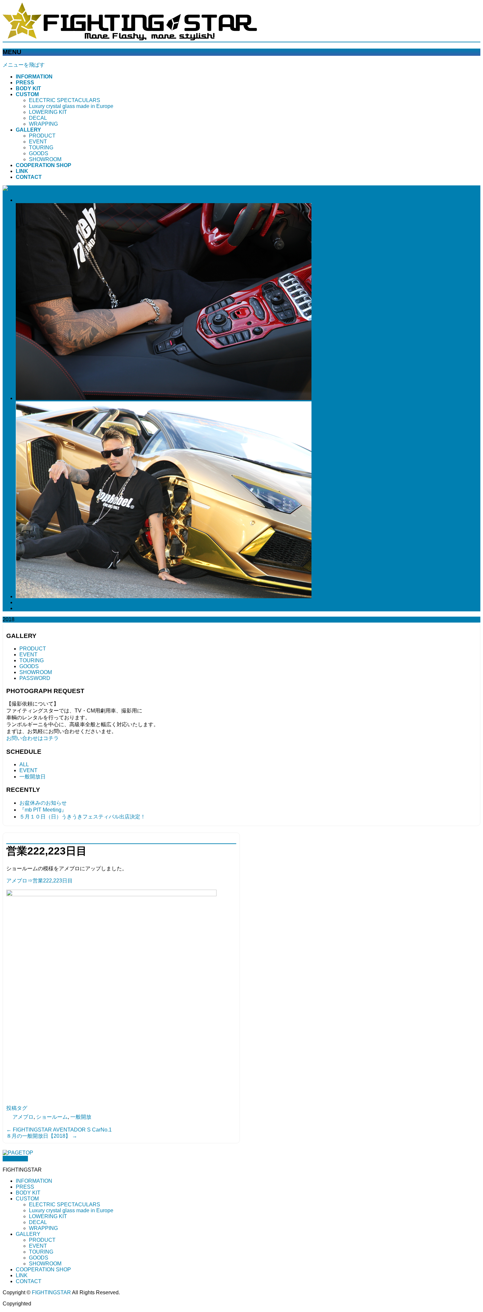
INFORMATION (34, 1181)
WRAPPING (43, 124)
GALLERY (28, 1234)
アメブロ (23, 1117)
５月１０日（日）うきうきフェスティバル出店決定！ (82, 816)
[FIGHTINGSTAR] (130, 38)
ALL (24, 764)
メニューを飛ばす (24, 65)
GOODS (38, 153)
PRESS (25, 1187)
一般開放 (80, 1117)
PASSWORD (34, 678)
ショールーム (52, 1117)
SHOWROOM (45, 159)
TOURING (41, 147)
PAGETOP (15, 1158)
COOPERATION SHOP (43, 1269)
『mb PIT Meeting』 (43, 810)
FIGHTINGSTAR (51, 1292)
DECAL (38, 118)
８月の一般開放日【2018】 (41, 1136)
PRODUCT (42, 135)
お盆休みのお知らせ (43, 803)
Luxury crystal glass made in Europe (71, 106)
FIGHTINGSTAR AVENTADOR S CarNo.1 (59, 1129)
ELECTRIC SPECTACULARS (64, 100)
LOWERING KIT (48, 112)
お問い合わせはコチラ (32, 738)
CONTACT (28, 1281)
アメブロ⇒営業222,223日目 (39, 880)
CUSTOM (27, 1198)
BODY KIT (28, 1193)
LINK (22, 1275)
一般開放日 (32, 776)
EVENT (38, 141)
